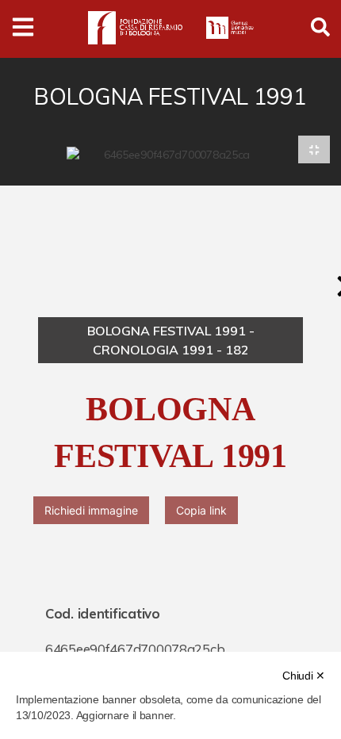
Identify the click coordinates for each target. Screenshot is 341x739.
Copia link (201, 510)
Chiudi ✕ (303, 675)
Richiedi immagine (91, 510)
